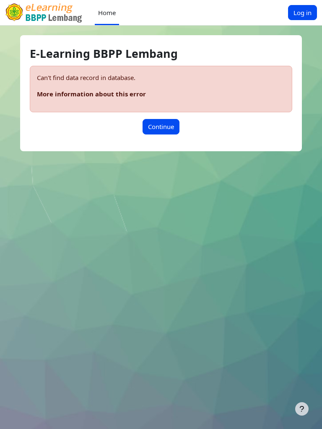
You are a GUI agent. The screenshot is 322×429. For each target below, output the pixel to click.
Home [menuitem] (107, 12)
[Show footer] (302, 409)
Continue (161, 126)
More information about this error (91, 94)
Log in (302, 12)
